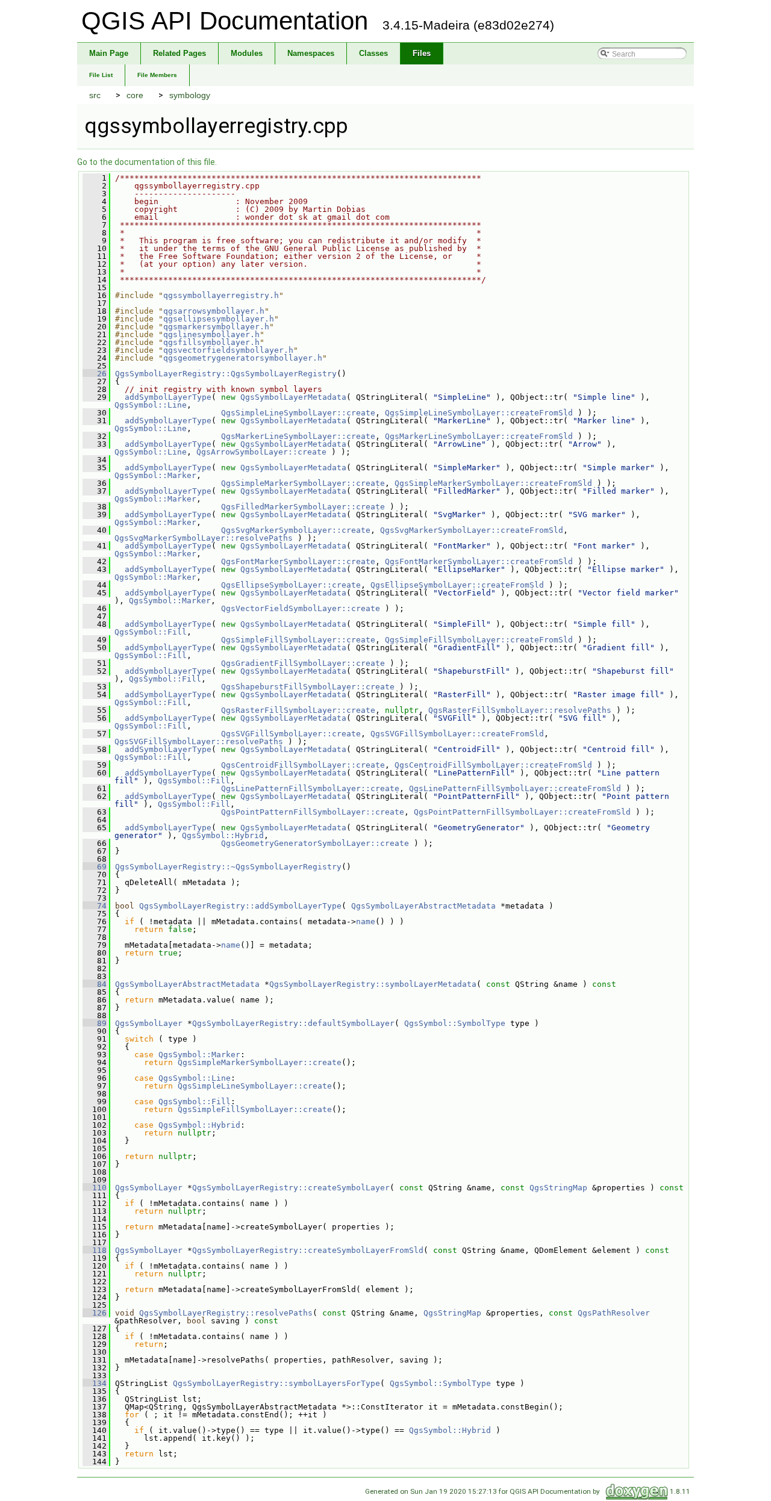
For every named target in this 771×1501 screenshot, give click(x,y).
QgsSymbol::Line (150, 404)
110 (95, 1187)
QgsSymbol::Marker (155, 475)
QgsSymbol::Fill (150, 631)
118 (95, 1250)
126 (95, 1312)
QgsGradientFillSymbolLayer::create (303, 663)
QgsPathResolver (614, 1312)
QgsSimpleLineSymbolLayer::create (298, 412)
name (365, 921)
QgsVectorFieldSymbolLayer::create (300, 608)
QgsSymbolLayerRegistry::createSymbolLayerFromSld (307, 1250)
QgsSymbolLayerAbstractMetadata (423, 905)
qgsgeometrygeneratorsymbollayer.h (242, 357)
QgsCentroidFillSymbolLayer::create (303, 764)
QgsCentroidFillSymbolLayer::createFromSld (493, 764)
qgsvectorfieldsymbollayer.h (228, 350)
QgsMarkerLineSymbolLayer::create (298, 436)
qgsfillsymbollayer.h (211, 342)
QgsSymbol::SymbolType (454, 1023)
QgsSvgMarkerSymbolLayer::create (295, 530)
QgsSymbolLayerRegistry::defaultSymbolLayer (293, 1023)
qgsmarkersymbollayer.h (216, 326)
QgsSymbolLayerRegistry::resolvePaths (226, 1312)
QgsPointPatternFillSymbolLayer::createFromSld (522, 811)
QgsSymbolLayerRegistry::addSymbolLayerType (240, 905)
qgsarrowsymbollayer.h (213, 310)
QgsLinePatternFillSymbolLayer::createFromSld (515, 788)
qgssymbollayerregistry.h (221, 295)
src (95, 95)
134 (95, 1383)
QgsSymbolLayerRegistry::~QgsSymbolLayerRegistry (228, 866)
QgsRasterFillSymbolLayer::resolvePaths (519, 710)
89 (95, 1023)
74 (95, 905)
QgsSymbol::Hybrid (223, 835)
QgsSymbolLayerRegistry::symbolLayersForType (276, 1383)
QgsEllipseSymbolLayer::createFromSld (457, 584)
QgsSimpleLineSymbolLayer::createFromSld (479, 412)
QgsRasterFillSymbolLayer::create (298, 710)
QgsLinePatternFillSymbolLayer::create (310, 788)
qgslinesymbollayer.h (211, 334)
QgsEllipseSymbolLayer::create (291, 584)
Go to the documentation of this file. (147, 162)
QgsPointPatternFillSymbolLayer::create (312, 811)
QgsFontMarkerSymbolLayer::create (298, 561)
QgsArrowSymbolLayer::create (261, 451)
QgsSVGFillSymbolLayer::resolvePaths (198, 741)
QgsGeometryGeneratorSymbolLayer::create (315, 843)
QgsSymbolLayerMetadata (293, 397)
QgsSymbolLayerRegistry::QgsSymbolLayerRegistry (226, 373)
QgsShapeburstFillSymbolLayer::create (308, 686)
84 (95, 984)
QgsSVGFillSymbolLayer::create (291, 733)
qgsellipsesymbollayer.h (218, 318)
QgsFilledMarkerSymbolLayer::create (303, 506)
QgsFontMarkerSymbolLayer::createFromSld (479, 561)
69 (95, 866)
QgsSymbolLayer (149, 1023)
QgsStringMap (558, 1187)
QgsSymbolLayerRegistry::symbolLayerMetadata (372, 984)
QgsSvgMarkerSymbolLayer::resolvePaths (203, 537)
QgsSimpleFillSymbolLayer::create (298, 639)
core (134, 95)
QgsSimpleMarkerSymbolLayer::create (303, 483)
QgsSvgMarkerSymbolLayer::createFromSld (471, 530)
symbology (189, 95)
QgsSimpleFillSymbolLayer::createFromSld (479, 639)
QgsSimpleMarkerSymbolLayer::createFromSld (493, 483)
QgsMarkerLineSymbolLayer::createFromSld (479, 436)
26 (95, 373)
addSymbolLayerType (168, 397)
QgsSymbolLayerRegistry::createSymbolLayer (291, 1187)
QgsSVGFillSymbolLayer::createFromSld (457, 733)
